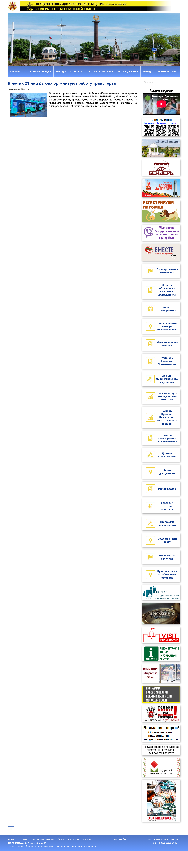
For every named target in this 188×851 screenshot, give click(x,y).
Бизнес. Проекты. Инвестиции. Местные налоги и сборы (167, 417)
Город (147, 71)
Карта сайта (120, 839)
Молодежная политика (167, 557)
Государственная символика (167, 271)
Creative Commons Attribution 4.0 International (75, 846)
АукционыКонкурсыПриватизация (167, 361)
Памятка (167, 438)
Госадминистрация (38, 71)
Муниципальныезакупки (167, 343)
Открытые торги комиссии (167, 396)
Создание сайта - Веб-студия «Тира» (164, 839)
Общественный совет (167, 540)
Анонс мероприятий (167, 309)
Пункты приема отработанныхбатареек (167, 574)
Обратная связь (166, 71)
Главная (15, 71)
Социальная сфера (101, 71)
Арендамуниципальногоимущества (167, 379)
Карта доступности (167, 472)
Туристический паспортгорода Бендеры (167, 326)
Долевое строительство (167, 455)
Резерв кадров (167, 488)
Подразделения (128, 71)
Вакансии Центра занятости (167, 506)
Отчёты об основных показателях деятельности (167, 289)
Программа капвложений (167, 523)
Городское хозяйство (70, 71)
